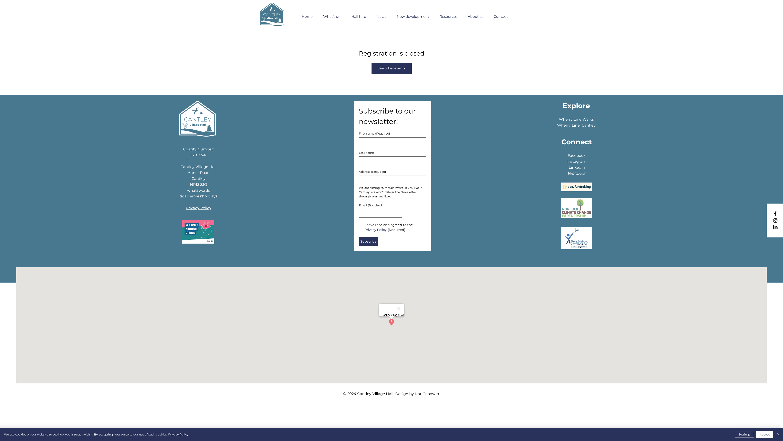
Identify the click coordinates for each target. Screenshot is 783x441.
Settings (744, 434)
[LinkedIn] (775, 227)
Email (371, 205)
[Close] (778, 434)
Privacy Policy (198, 208)
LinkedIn (577, 167)
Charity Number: (198, 149)
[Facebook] (775, 213)
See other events (392, 68)
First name (374, 133)
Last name (366, 153)
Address (372, 172)
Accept (765, 434)
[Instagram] (775, 220)
